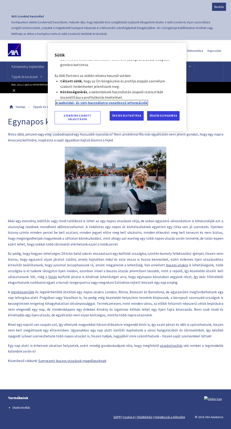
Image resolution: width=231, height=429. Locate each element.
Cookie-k (129, 417)
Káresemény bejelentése (28, 66)
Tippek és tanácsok (25, 77)
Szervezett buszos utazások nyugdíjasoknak (72, 360)
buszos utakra (177, 265)
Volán (52, 276)
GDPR (117, 417)
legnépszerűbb (22, 292)
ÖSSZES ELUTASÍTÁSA (126, 115)
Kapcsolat (214, 51)
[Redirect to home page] (29, 51)
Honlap (20, 107)
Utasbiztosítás (21, 408)
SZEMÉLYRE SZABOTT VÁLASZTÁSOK (77, 117)
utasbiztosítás (171, 345)
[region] (117, 87)
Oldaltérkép (144, 417)
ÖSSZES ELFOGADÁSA (163, 115)
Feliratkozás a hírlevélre (170, 417)
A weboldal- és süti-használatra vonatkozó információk (102, 102)
